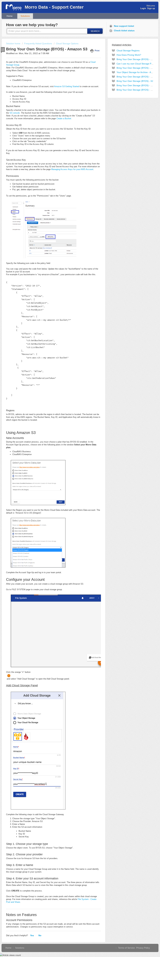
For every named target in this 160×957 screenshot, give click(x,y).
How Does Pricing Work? (129, 55)
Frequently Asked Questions (38, 43)
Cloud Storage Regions (128, 50)
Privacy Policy (143, 948)
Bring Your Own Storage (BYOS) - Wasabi (137, 85)
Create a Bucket (63, 118)
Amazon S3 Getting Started (66, 86)
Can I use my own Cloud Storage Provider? (138, 63)
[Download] (74, 453)
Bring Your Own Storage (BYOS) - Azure (136, 68)
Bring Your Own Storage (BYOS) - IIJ (135, 81)
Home (9, 16)
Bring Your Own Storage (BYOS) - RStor (136, 90)
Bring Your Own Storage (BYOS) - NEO (136, 76)
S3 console (15, 113)
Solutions (25, 16)
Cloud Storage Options (67, 43)
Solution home (13, 43)
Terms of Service (126, 948)
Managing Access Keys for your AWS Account (72, 169)
